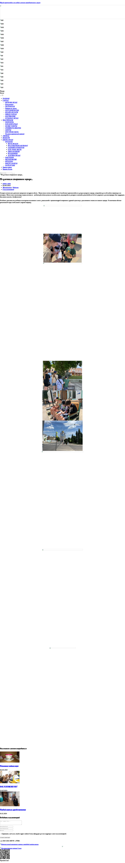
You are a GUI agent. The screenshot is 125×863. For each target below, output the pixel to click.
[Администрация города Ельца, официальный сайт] (10, 848)
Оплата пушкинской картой (14, 134)
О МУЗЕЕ (6, 100)
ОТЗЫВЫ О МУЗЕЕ (11, 118)
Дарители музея (11, 108)
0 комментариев (8, 189)
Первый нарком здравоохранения (13, 809)
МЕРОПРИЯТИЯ (11, 159)
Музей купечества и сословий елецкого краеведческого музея (20, 3)
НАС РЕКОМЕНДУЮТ (8, 786)
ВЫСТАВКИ (9, 157)
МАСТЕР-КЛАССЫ (11, 163)
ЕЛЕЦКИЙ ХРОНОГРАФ (16, 148)
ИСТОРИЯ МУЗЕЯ (11, 102)
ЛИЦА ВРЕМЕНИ (13, 151)
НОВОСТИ (6, 138)
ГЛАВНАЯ (6, 98)
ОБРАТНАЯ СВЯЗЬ (12, 132)
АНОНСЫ (6, 136)
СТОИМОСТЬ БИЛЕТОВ (13, 128)
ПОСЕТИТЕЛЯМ (8, 120)
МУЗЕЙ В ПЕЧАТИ (11, 112)
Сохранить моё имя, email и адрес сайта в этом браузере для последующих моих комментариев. (34, 834)
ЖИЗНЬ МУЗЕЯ (8, 140)
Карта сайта (7, 167)
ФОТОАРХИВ (10, 165)
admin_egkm (7, 184)
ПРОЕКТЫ (9, 142)
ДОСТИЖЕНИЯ (10, 116)
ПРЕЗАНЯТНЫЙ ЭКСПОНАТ (18, 146)
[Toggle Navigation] (0, 95)
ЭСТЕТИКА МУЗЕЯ (14, 155)
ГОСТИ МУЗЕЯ (10, 106)
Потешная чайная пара (9, 766)
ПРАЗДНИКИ (12, 153)
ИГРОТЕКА (9, 161)
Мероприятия (7, 187)
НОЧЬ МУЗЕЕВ (13, 144)
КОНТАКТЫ (9, 122)
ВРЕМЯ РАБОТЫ (11, 126)
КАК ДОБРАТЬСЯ (11, 124)
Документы (9, 104)
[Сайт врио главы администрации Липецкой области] (62, 846)
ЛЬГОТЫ (8, 130)
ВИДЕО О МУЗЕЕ (11, 114)
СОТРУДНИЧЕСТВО (12, 110)
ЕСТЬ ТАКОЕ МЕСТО (14, 150)
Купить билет (7, 169)
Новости (16, 187)
